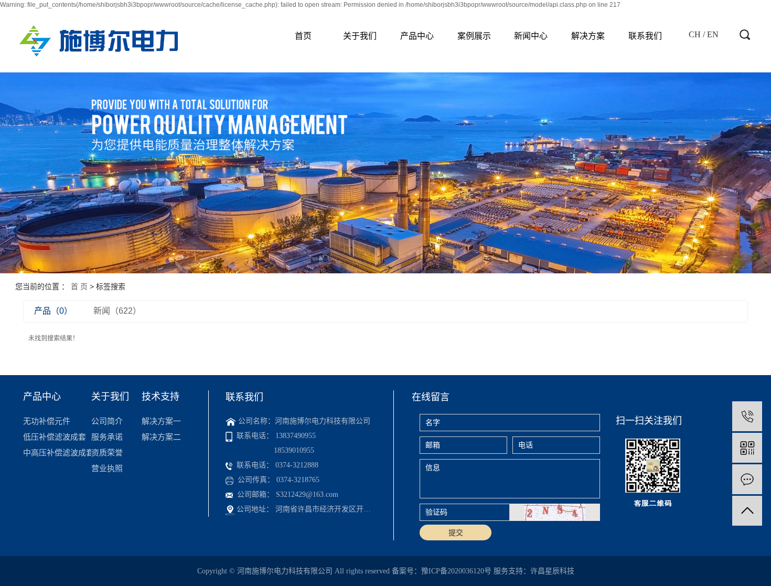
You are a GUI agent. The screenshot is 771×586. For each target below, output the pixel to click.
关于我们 (360, 35)
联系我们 (645, 35)
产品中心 (417, 35)
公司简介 (107, 421)
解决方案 (588, 35)
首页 (303, 35)
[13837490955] (747, 416)
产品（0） (53, 310)
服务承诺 (107, 436)
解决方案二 (161, 436)
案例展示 (474, 35)
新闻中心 (531, 35)
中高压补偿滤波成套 (57, 452)
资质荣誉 (107, 452)
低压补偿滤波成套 (54, 436)
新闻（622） (117, 310)
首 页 (79, 286)
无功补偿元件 (46, 421)
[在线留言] (747, 479)
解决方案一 (161, 421)
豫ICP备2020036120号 (456, 571)
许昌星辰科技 (552, 571)
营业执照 (107, 468)
